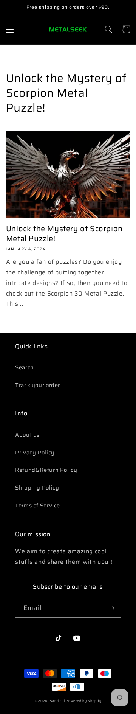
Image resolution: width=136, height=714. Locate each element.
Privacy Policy (35, 452)
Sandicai (57, 700)
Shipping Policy (37, 487)
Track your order (37, 385)
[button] (10, 29)
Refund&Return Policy (46, 469)
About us (27, 434)
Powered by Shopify (83, 700)
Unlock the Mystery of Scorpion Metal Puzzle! (64, 233)
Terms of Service (37, 505)
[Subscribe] (112, 608)
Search (24, 367)
